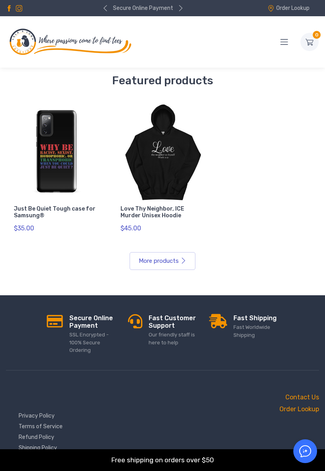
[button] (305, 451)
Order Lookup (293, 8)
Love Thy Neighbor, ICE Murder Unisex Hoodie (152, 212)
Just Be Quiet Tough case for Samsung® (55, 212)
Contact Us (302, 397)
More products (159, 260)
